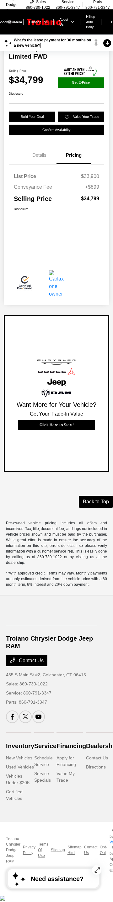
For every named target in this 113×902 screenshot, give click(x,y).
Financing (71, 745)
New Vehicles (19, 757)
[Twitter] (25, 717)
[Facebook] (12, 717)
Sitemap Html (74, 850)
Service (45, 745)
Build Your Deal (32, 116)
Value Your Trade (86, 116)
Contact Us (31, 660)
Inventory (20, 745)
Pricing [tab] (74, 155)
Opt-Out (103, 850)
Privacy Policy (29, 850)
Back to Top (96, 501)
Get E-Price (81, 82)
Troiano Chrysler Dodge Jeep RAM (13, 849)
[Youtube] (38, 717)
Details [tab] (39, 155)
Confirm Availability (56, 130)
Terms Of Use (43, 850)
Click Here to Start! (57, 425)
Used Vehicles (20, 766)
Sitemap (58, 850)
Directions (96, 766)
